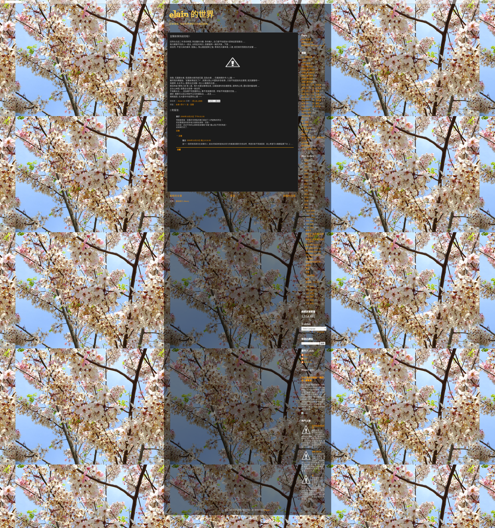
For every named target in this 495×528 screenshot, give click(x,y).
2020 (306, 160)
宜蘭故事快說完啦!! (313, 262)
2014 (306, 180)
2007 (306, 204)
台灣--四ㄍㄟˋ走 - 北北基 (311, 88)
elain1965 (308, 362)
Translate (320, 332)
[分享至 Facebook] (216, 101)
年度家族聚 (305, 110)
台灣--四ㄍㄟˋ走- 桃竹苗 (311, 106)
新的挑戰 (305, 143)
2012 (306, 187)
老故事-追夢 (306, 113)
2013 (306, 184)
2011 (306, 191)
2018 (306, 167)
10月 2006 (310, 217)
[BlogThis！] (211, 101)
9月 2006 (310, 221)
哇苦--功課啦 (306, 128)
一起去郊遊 (310, 276)
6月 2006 (310, 286)
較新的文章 (176, 196)
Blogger (267, 510)
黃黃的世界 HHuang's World (312, 46)
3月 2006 (310, 297)
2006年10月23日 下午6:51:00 (192, 117)
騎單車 (308, 230)
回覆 (178, 131)
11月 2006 (310, 214)
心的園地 (309, 258)
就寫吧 (304, 134)
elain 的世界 (191, 15)
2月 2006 (310, 300)
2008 (306, 201)
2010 (306, 194)
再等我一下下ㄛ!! (312, 282)
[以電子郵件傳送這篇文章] (209, 101)
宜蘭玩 (308, 265)
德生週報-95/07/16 (313, 248)
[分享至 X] (214, 101)
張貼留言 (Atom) (182, 201)
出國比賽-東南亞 (308, 73)
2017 (306, 170)
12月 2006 (310, 211)
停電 (307, 272)
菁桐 (307, 269)
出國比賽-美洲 (307, 76)
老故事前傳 (305, 116)
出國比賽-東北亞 (308, 69)
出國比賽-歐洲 (307, 82)
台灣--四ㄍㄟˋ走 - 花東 (310, 94)
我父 (303, 119)
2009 (306, 197)
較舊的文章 (289, 196)
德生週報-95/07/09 (313, 252)
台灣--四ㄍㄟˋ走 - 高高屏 (311, 97)
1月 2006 (310, 304)
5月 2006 (310, 290)
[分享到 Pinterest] (219, 101)
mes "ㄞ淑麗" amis (308, 149)
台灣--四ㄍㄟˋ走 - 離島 (310, 103)
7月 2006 (310, 228)
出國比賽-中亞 (307, 66)
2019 (306, 164)
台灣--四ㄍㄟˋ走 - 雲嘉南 (311, 100)
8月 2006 (310, 224)
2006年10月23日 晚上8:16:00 (199, 140)
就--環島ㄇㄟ (306, 131)
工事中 (304, 60)
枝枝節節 (305, 125)
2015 (306, 177)
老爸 (307, 279)
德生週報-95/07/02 (313, 255)
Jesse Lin (308, 355)
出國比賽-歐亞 (307, 79)
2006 (306, 208)
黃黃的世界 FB (307, 42)
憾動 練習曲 (316, 452)
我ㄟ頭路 (305, 122)
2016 (306, 174)
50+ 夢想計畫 (306, 57)
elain (306, 358)
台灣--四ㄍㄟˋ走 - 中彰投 (311, 85)
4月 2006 (310, 293)
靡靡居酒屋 (305, 146)
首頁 (232, 196)
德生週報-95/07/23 (313, 245)
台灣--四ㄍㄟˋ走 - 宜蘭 (185, 105)
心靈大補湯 (305, 63)
